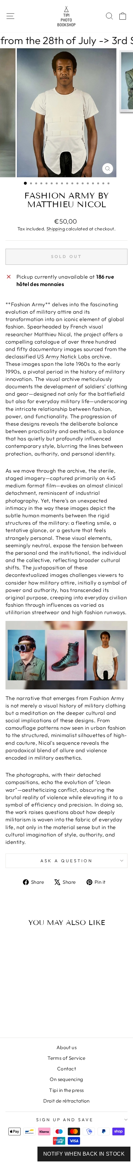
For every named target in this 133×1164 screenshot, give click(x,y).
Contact (66, 1069)
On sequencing (66, 1079)
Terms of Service (66, 1058)
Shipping (55, 229)
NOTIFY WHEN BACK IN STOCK (84, 1154)
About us (66, 1047)
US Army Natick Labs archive (73, 356)
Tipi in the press (66, 1090)
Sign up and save (65, 1119)
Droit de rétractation (66, 1101)
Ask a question (66, 860)
